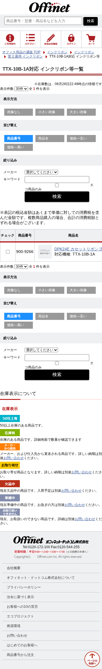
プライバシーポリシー (24, 587)
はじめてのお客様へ (22, 645)
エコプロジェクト (20, 616)
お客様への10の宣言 (22, 607)
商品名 (43, 138)
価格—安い (78, 138)
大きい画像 (78, 112)
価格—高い (15, 147)
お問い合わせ (13, 458)
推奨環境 (13, 626)
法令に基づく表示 (20, 597)
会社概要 (13, 568)
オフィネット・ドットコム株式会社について (41, 578)
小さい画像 (46, 112)
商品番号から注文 (20, 655)
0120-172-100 (39, 547)
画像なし (14, 112)
